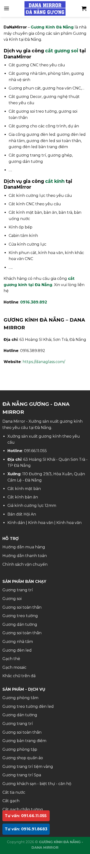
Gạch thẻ (11, 658)
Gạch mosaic (14, 667)
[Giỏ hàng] (84, 8)
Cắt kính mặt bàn (24, 488)
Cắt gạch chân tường (22, 809)
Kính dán (16, 522)
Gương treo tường (20, 615)
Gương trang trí (17, 590)
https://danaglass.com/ (44, 361)
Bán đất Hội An (21, 514)
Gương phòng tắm (20, 698)
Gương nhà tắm (17, 641)
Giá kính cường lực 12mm (31, 505)
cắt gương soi (61, 51)
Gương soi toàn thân (22, 607)
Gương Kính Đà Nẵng (52, 27)
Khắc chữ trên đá (19, 676)
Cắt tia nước (13, 792)
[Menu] (6, 8)
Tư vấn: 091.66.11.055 (26, 815)
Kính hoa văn (40, 522)
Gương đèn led (17, 650)
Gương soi (12, 598)
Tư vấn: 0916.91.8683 (26, 829)
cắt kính (55, 181)
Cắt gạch (10, 801)
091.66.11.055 (35, 450)
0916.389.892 (33, 302)
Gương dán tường (19, 624)
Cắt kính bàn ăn (22, 497)
